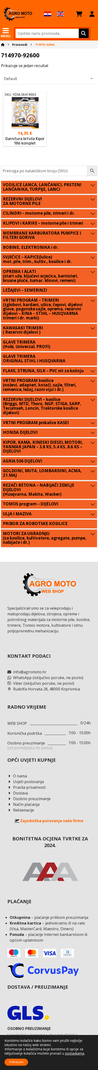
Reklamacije (23, 810)
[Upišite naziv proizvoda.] (83, 33)
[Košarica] (79, 14)
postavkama (74, 1053)
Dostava (20, 793)
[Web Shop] (18, 14)
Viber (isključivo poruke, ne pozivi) (43, 683)
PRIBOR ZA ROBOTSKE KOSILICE (35, 523)
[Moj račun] (91, 14)
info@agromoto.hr (29, 672)
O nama (20, 776)
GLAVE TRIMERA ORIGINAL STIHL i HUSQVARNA (34, 358)
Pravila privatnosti (29, 787)
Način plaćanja (26, 804)
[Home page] (3, 44)
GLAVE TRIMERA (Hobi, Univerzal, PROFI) (26, 344)
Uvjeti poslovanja (28, 781)
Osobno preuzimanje (32, 798)
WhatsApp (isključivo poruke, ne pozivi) (48, 677)
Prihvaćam (16, 1062)
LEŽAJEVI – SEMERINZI (25, 290)
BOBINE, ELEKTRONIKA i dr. (31, 247)
